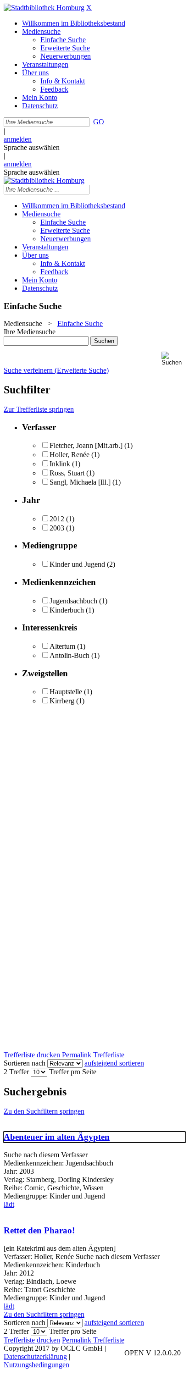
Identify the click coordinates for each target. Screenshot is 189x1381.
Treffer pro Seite (72, 1072)
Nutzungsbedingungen (36, 1365)
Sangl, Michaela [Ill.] (80, 482)
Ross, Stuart (67, 473)
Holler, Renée (69, 454)
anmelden (18, 139)
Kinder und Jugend (77, 564)
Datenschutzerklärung (35, 1356)
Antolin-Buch (69, 655)
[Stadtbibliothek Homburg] (44, 7)
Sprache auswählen (32, 147)
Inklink (60, 464)
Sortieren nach (24, 1063)
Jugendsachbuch (73, 601)
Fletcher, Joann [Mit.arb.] (86, 445)
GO (98, 122)
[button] (173, 359)
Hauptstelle (66, 692)
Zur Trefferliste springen (39, 409)
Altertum (62, 646)
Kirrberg (62, 701)
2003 (57, 528)
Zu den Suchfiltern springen (44, 1111)
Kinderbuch (67, 610)
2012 (57, 519)
